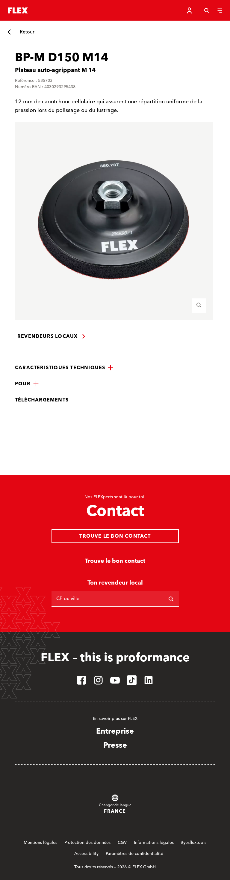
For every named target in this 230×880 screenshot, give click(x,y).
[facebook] (81, 680)
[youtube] (115, 680)
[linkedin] (148, 680)
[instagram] (98, 680)
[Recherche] (206, 10)
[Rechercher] (171, 599)
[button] (64, 368)
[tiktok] (131, 680)
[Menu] (219, 10)
